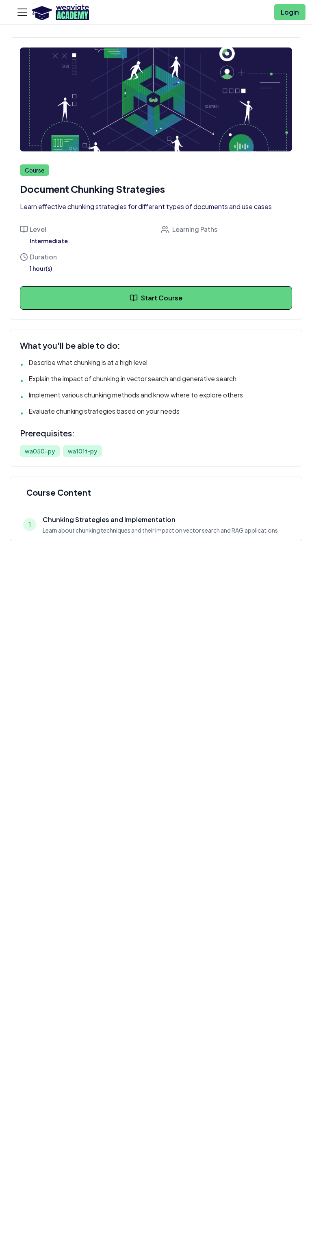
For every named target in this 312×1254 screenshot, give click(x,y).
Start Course (161, 298)
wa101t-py (82, 451)
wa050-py (40, 451)
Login (290, 12)
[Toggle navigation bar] (22, 12)
